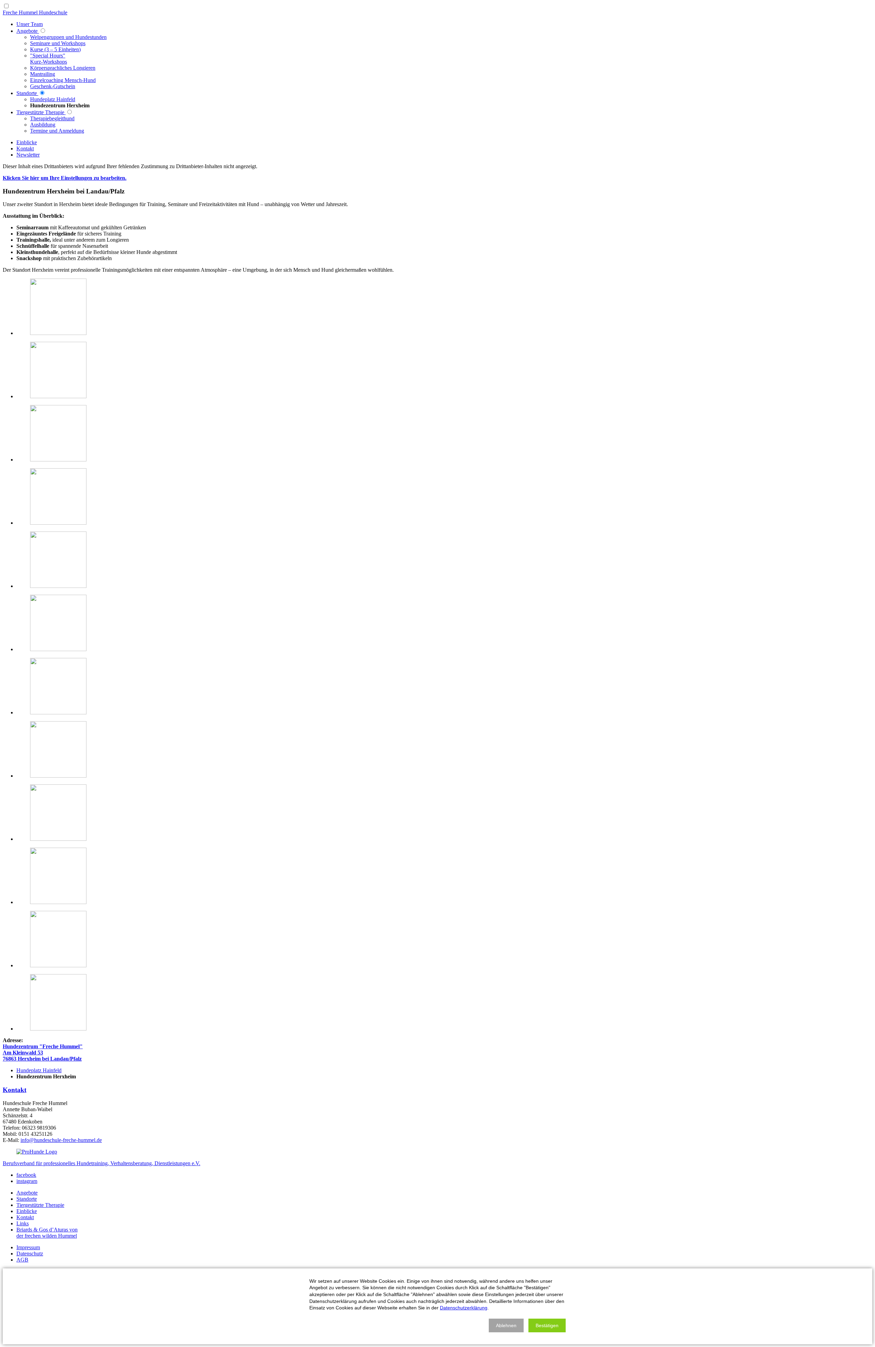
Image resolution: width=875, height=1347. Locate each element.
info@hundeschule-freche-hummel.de (61, 1140)
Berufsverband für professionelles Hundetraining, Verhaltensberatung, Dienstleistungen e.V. (101, 1163)
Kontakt (14, 1089)
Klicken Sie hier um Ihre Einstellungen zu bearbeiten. (64, 178)
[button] (506, 1325)
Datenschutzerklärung (463, 1307)
